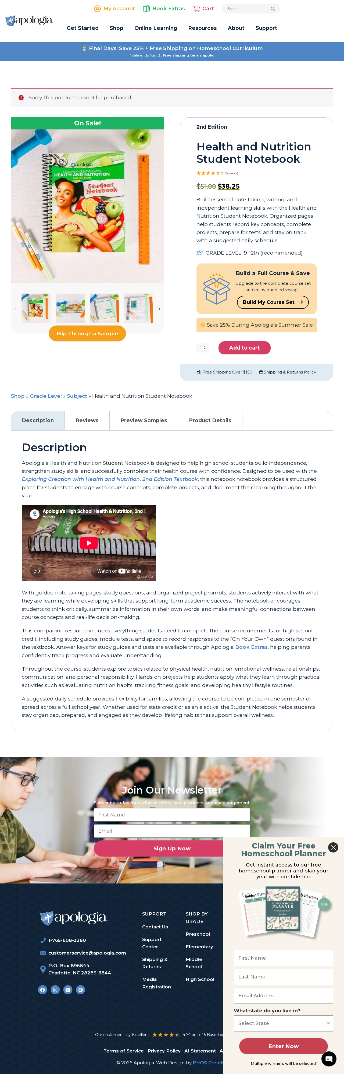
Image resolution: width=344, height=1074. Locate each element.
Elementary (199, 946)
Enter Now (283, 1046)
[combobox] (281, 1023)
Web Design (170, 1062)
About (236, 28)
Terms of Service (123, 1051)
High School (200, 979)
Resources (202, 28)
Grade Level (46, 396)
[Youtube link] (68, 990)
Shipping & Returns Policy (289, 372)
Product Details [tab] (210, 420)
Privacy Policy (164, 1051)
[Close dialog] (333, 847)
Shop (116, 28)
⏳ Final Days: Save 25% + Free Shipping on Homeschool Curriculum (172, 48)
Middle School (194, 963)
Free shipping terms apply (188, 55)
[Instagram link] (55, 990)
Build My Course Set (269, 302)
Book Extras (251, 647)
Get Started (83, 28)
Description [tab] (38, 420)
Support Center (152, 943)
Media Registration (156, 983)
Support (266, 28)
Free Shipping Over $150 (226, 372)
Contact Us (155, 926)
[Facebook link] (42, 990)
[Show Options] (328, 1023)
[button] (16, 308)
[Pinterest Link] (80, 990)
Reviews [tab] (87, 420)
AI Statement (200, 1051)
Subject (77, 396)
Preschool (198, 934)
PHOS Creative (210, 1062)
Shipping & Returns (154, 963)
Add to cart (244, 348)
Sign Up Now (172, 848)
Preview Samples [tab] (143, 420)
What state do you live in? (267, 1011)
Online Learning (155, 28)
